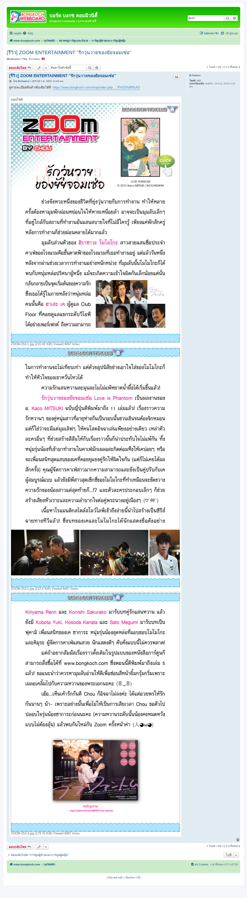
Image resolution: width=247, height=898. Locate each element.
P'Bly (24, 59)
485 (199, 80)
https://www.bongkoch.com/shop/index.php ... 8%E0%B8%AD (96, 87)
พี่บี (43, 59)
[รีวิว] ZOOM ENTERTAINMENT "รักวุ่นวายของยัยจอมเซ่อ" (69, 52)
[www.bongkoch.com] (28, 15)
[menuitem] (28, 33)
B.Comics (34, 59)
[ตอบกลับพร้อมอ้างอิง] (176, 77)
